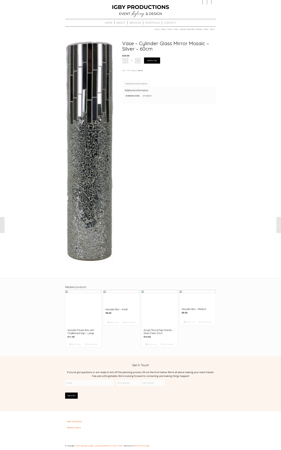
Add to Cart (152, 60)
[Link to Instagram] (200, 2)
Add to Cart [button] (75, 344)
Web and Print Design (141, 446)
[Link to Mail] (209, 2)
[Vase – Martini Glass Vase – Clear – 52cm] (2, 225)
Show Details (91, 344)
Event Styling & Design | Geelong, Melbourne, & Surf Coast (99, 446)
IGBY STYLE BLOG (74, 421)
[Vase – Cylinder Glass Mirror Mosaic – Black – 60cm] (278, 225)
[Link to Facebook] (205, 2)
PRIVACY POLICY (74, 427)
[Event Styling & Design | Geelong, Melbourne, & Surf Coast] (140, 11)
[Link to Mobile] (213, 2)
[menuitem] (108, 22)
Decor (140, 70)
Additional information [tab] (136, 83)
